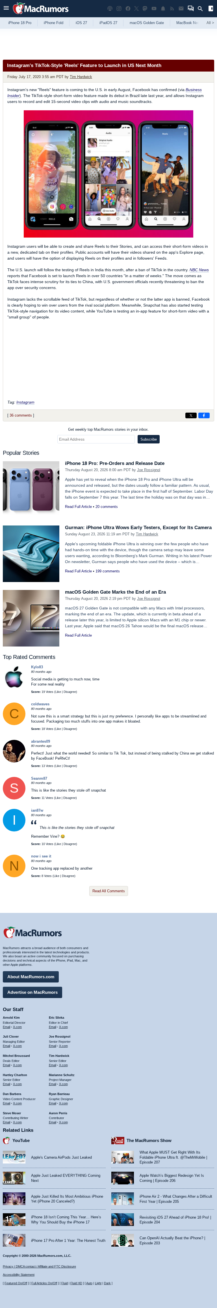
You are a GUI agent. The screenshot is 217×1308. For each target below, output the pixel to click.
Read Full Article (78, 507)
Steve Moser (12, 1113)
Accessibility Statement (18, 1274)
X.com (17, 1027)
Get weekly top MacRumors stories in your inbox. (108, 429)
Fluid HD (76, 1283)
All (210, 23)
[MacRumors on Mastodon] (145, 9)
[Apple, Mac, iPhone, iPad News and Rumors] (40, 15)
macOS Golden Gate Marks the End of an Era (115, 592)
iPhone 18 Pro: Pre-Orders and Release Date (114, 463)
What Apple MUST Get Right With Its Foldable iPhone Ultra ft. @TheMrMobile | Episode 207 (173, 1157)
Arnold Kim (11, 1017)
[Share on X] (191, 415)
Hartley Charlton (15, 1075)
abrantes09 (40, 741)
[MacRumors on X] (136, 9)
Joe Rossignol (148, 470)
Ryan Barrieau (59, 1094)
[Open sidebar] (210, 9)
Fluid (64, 1283)
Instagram (25, 402)
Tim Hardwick (81, 77)
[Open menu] (6, 8)
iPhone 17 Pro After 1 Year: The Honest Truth (68, 1240)
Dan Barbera (12, 1094)
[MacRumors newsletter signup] (181, 9)
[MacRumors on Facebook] (128, 9)
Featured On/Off (16, 1283)
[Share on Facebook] (204, 415)
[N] (14, 876)
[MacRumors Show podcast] (110, 9)
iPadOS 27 (108, 23)
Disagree (70, 691)
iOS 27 (81, 23)
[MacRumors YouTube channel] (154, 9)
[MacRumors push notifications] (163, 9)
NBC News (199, 270)
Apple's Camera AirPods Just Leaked (61, 1157)
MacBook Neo (187, 23)
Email (6, 1027)
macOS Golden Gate (147, 23)
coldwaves (40, 704)
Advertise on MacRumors (32, 992)
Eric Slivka (56, 1017)
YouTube (21, 1140)
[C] (14, 724)
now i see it (41, 856)
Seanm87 (39, 778)
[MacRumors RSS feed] (172, 9)
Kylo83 (37, 667)
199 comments (108, 571)
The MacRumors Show (149, 1140)
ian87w (37, 810)
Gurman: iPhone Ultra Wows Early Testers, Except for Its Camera (138, 527)
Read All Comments (108, 891)
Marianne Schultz (62, 1075)
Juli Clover (11, 1036)
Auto (89, 1283)
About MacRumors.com (30, 976)
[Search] (202, 9)
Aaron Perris (58, 1113)
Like (58, 691)
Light (98, 1283)
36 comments (21, 415)
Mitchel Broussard (16, 1055)
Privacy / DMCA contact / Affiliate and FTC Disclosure (39, 1266)
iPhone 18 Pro (19, 23)
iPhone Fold (53, 23)
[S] (14, 798)
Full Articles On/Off (44, 1283)
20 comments (107, 507)
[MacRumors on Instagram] (119, 9)
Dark (107, 1283)
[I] (14, 830)
